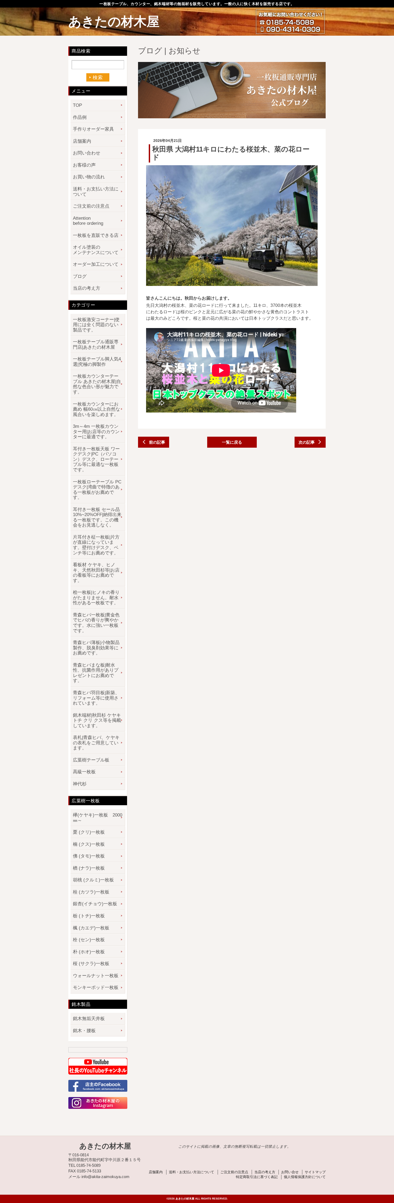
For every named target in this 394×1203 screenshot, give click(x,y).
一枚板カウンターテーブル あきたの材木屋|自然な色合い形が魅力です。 (97, 384)
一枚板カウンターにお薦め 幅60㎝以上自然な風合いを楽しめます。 (96, 409)
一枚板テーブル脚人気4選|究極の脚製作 (97, 361)
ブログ (80, 276)
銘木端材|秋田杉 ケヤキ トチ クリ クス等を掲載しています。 (97, 720)
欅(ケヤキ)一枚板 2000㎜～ (97, 817)
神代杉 (80, 783)
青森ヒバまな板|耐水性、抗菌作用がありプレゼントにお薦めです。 (95, 673)
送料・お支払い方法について (95, 191)
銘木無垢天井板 (89, 1018)
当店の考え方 (86, 288)
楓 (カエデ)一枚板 (91, 927)
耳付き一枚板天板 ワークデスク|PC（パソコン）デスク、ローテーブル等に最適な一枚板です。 (96, 459)
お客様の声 (84, 165)
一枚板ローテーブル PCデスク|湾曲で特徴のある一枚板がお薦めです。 (97, 489)
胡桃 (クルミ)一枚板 (93, 879)
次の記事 (307, 442)
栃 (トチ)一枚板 (89, 915)
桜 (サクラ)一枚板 (91, 963)
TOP (77, 105)
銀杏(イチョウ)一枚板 (95, 903)
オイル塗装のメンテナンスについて (95, 250)
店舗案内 (82, 141)
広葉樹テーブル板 (91, 760)
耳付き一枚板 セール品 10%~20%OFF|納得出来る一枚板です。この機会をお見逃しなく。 (97, 517)
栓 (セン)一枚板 (89, 939)
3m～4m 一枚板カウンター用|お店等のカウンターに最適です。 (96, 431)
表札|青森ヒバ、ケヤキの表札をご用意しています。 (96, 743)
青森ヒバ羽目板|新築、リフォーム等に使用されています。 (96, 698)
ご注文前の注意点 (91, 206)
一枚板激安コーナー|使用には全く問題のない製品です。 (96, 325)
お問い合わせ (86, 153)
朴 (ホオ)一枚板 (89, 951)
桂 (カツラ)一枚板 (91, 892)
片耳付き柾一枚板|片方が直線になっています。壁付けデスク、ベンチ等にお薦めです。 (96, 545)
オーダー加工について (95, 264)
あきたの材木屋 (113, 21)
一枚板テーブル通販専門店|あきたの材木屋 (95, 344)
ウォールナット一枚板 (95, 975)
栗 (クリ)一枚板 (89, 832)
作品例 (80, 117)
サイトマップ (315, 1172)
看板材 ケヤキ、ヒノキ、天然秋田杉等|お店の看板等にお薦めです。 (96, 572)
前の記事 (157, 442)
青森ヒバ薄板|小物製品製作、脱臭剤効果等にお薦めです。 (96, 648)
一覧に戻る (232, 442)
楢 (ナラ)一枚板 (89, 868)
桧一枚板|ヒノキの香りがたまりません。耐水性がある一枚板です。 (96, 597)
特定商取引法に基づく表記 (257, 1177)
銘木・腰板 (84, 1030)
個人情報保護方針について (305, 1177)
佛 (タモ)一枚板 (89, 856)
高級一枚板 (84, 771)
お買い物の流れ (89, 176)
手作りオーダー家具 (93, 129)
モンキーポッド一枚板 (95, 987)
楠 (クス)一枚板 (89, 844)
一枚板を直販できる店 (95, 235)
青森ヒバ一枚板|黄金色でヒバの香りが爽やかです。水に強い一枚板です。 (96, 622)
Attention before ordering (88, 221)
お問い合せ (290, 1172)
